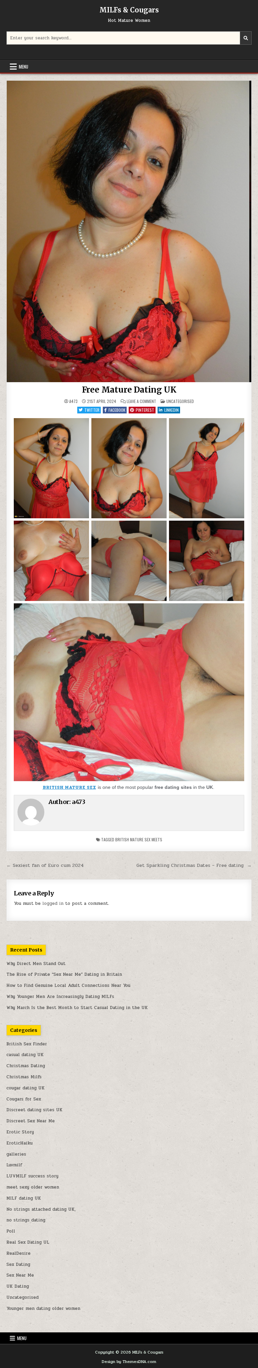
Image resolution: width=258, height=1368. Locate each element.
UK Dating (17, 1286)
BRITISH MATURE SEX (69, 787)
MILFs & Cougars (129, 10)
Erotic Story (20, 1132)
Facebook (117, 410)
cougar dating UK (25, 1088)
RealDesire (18, 1253)
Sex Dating (18, 1264)
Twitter (91, 410)
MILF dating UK (23, 1198)
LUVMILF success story (32, 1176)
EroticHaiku (19, 1143)
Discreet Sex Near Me (30, 1121)
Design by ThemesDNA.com (129, 1361)
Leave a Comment (141, 401)
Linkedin (171, 410)
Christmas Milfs (24, 1077)
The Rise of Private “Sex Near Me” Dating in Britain (64, 974)
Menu (23, 66)
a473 (73, 401)
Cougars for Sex (23, 1099)
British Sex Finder (26, 1044)
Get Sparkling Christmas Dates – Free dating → (194, 865)
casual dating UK (25, 1054)
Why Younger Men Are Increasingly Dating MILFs (60, 996)
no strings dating (25, 1220)
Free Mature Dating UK (129, 390)
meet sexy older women (32, 1187)
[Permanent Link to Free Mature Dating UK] (129, 231)
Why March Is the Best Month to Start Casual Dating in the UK (77, 1007)
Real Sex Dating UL (27, 1242)
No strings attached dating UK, (41, 1209)
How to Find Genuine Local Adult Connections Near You (68, 985)
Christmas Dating (25, 1065)
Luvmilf (14, 1165)
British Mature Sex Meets (138, 839)
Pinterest (145, 410)
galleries (16, 1154)
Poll (10, 1231)
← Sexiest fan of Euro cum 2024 (45, 865)
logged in (52, 903)
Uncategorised (180, 401)
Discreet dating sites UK (34, 1110)
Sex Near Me (20, 1275)
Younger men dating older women (43, 1308)
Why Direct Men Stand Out (36, 963)
